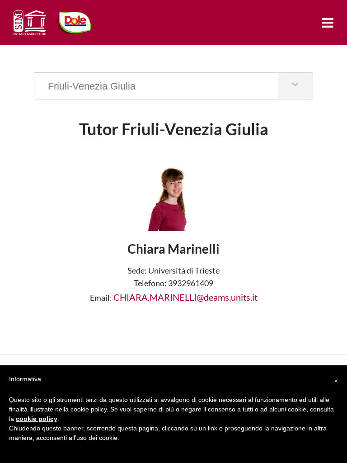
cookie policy (36, 418)
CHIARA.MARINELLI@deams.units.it (185, 297)
